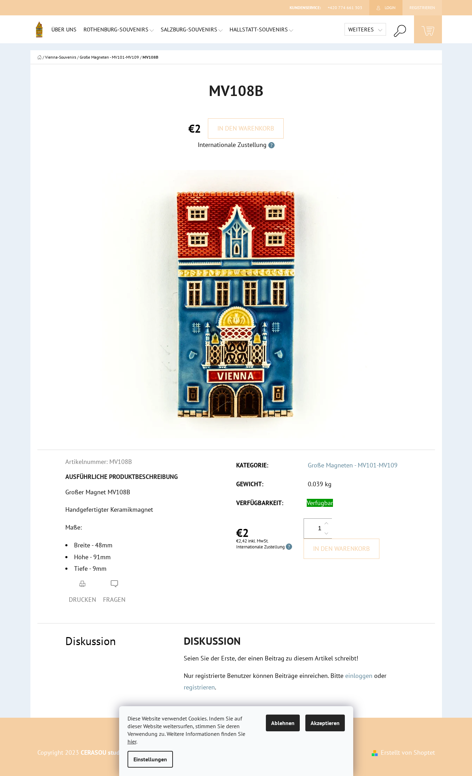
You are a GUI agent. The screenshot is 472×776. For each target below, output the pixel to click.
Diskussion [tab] (90, 641)
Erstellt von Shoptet (408, 752)
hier (132, 741)
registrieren (199, 687)
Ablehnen (283, 722)
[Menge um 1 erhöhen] (326, 524)
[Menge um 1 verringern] (326, 533)
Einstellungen (150, 759)
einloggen (358, 676)
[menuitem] (64, 29)
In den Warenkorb (245, 128)
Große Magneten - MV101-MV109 (353, 465)
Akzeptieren (325, 722)
